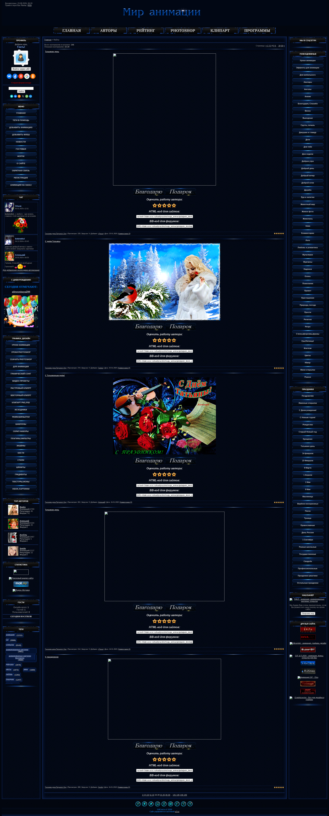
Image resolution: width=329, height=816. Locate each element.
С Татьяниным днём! (55, 375)
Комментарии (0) (124, 233)
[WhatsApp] (26, 96)
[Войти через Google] (27, 76)
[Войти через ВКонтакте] (9, 76)
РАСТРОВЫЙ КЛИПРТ (21, 388)
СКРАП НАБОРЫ (21, 431)
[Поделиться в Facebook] (138, 804)
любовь (9, 674)
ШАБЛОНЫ (20, 424)
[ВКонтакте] (15, 96)
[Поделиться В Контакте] (144, 804)
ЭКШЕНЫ (20, 446)
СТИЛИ (20, 460)
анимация (10, 635)
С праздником (51, 657)
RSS (30, 5)
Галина (100, 368)
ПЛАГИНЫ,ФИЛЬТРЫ (21, 438)
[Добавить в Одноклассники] (164, 804)
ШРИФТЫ (20, 467)
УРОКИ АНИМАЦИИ (21, 345)
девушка (10, 664)
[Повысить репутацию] (148, 192)
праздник (10, 679)
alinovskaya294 (21, 291)
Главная (47, 40)
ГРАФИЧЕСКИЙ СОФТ (21, 374)
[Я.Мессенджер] (11, 96)
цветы (8, 669)
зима (25, 669)
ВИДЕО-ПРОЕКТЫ (20, 381)
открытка (10, 645)
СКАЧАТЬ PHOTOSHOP (21, 359)
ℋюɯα (100, 233)
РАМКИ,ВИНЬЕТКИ (21, 417)
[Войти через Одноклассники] (32, 76)
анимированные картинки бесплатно (20, 657)
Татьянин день (52, 52)
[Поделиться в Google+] (177, 804)
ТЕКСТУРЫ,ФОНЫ (20, 482)
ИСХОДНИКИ (21, 410)
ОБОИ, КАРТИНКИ (20, 489)
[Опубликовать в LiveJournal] (183, 804)
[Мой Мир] (30, 96)
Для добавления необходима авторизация (21, 270)
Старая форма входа (21, 83)
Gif (7, 640)
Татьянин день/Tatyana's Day (55, 233)
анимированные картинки (17, 649)
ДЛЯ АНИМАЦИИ (21, 367)
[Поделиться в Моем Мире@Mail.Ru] (170, 804)
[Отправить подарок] (180, 192)
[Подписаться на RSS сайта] (190, 804)
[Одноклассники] (19, 96)
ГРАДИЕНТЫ (21, 474)
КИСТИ (21, 453)
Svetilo (100, 787)
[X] (23, 96)
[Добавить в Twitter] (151, 804)
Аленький (101, 502)
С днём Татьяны (52, 241)
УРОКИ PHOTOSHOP (21, 352)
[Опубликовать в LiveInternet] (157, 804)
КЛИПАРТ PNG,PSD (21, 402)
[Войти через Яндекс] (20, 76)
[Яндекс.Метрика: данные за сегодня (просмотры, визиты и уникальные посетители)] (21, 590)
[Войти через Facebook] (15, 76)
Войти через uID (21, 69)
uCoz (177, 812)
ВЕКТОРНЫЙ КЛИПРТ (21, 395)
